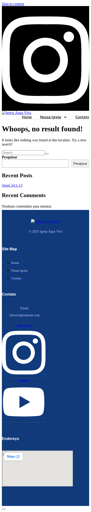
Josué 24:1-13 (12, 185)
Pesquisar (9, 157)
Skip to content (13, 4)
